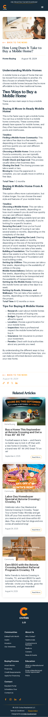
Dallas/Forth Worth (11, 636)
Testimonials (30, 640)
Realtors (28, 648)
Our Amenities (10, 647)
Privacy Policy (33, 711)
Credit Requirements (12, 672)
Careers (28, 652)
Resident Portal (10, 686)
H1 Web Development (28, 714)
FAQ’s (27, 675)
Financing (8, 669)
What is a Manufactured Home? (34, 666)
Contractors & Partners (31, 644)
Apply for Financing (12, 675)
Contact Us (8, 693)
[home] (5, 7)
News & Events (31, 655)
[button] (42, 7)
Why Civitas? (30, 636)
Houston (7, 643)
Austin (6, 640)
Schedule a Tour (10, 689)
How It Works (9, 665)
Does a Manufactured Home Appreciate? (33, 671)
